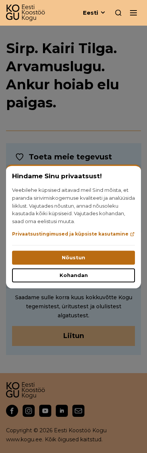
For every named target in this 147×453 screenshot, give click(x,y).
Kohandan (74, 275)
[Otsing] (118, 12)
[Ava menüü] (133, 12)
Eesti (90, 12)
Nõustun (73, 258)
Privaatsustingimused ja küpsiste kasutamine (70, 234)
